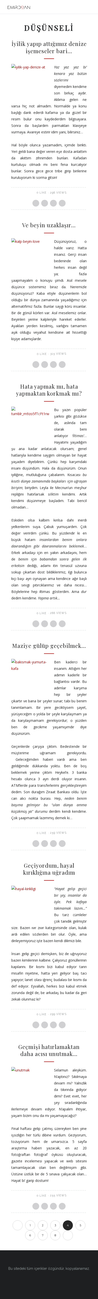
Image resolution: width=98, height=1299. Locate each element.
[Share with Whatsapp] (53, 203)
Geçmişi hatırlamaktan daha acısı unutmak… (49, 1050)
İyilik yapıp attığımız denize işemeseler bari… (49, 47)
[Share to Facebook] (35, 203)
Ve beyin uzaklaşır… (49, 225)
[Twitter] (39, 1281)
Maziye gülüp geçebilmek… (49, 645)
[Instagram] (49, 1281)
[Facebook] (30, 1281)
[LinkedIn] (68, 1281)
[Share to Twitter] (44, 203)
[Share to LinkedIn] (62, 203)
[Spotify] (58, 1281)
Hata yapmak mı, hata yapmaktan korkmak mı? (49, 390)
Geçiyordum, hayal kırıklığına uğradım (49, 869)
